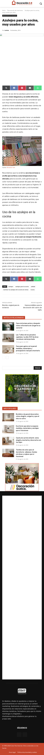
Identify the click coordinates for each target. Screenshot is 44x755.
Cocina (33, 289)
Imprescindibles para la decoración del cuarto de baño (32, 307)
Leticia (7, 30)
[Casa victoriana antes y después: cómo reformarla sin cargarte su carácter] (8, 326)
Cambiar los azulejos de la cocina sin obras (15, 289)
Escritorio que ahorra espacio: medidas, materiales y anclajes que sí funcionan (27, 428)
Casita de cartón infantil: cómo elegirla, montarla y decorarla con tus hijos (28, 440)
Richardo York (11, 167)
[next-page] (7, 357)
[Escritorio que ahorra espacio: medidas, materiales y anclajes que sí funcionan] (8, 429)
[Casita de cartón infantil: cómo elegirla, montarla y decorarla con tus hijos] (8, 441)
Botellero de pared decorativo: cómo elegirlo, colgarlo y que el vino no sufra (27, 416)
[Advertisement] (22, 587)
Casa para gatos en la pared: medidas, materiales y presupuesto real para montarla (28, 348)
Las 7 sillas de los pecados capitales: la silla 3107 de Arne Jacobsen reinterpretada (27, 337)
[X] (25, 734)
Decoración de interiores (15, 10)
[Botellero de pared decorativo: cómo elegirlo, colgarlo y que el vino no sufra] (8, 417)
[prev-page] (3, 357)
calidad (33, 286)
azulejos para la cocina (22, 286)
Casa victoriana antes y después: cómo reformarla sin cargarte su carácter (28, 325)
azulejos (10, 286)
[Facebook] (19, 734)
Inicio (4, 10)
